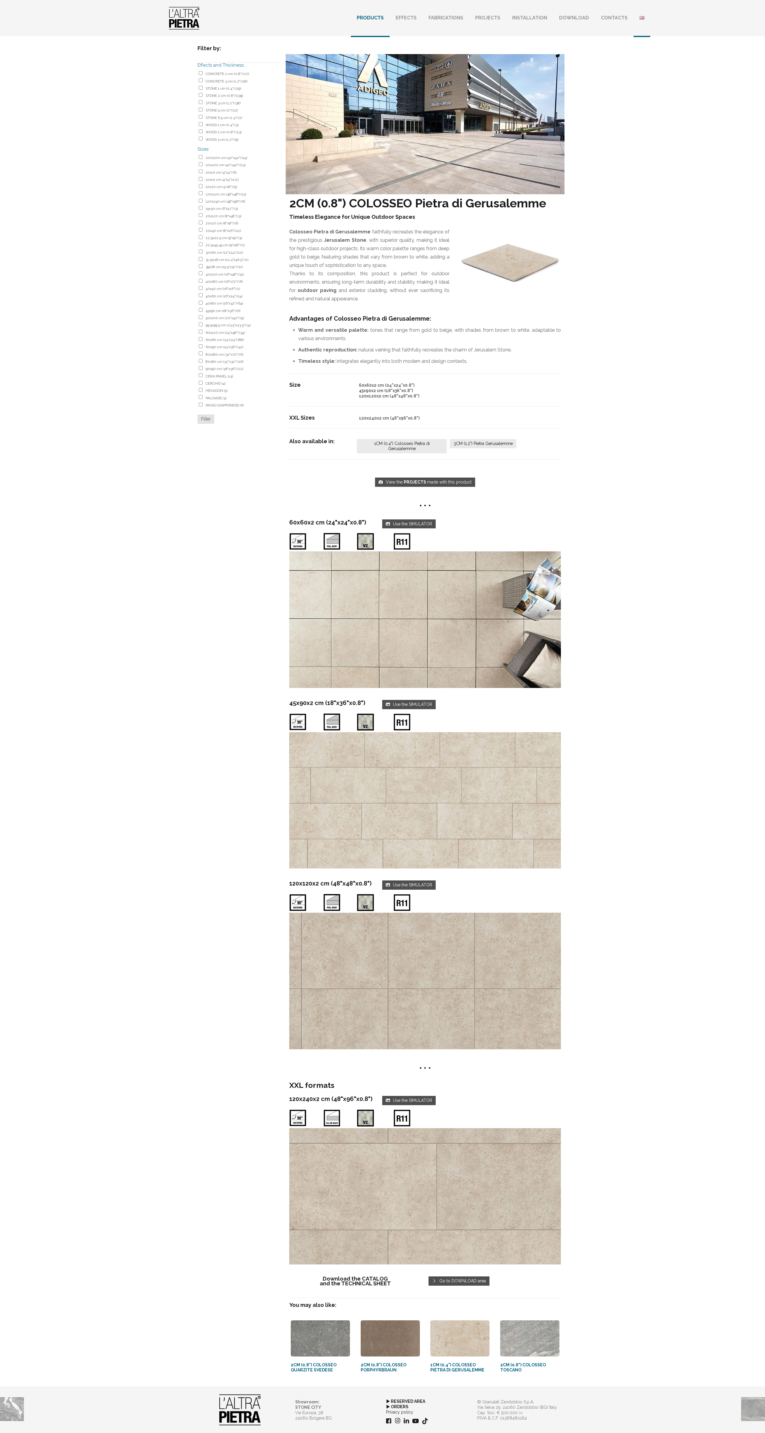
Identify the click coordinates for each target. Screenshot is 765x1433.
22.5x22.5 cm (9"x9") (224, 238)
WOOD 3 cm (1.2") (222, 139)
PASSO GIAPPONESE (225, 405)
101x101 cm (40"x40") (225, 165)
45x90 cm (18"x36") (223, 311)
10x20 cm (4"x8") (221, 187)
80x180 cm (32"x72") (224, 354)
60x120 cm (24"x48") (225, 333)
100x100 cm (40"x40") (226, 158)
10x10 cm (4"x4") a (222, 180)
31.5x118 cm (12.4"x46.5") (227, 260)
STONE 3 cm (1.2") (223, 103)
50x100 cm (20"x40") (225, 318)
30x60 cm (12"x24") (224, 252)
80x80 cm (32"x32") (224, 362)
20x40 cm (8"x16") (223, 231)
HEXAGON (216, 391)
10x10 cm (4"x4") (221, 172)
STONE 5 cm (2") (222, 110)
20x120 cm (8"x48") (223, 216)
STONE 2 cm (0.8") (224, 96)
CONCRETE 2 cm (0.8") (227, 74)
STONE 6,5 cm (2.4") (224, 118)
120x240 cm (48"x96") (225, 201)
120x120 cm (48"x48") (226, 194)
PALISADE (216, 398)
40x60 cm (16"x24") (224, 296)
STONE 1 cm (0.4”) (223, 88)
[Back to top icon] (736, 1420)
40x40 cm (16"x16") (223, 289)
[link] (425, 619)
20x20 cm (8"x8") (222, 223)
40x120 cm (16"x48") (225, 274)
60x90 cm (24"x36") (224, 347)
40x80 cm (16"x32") (224, 303)
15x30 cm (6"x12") (222, 209)
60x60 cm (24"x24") (225, 340)
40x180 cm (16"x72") (224, 281)
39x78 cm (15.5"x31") (224, 267)
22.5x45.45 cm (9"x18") (225, 245)
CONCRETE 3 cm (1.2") (226, 81)
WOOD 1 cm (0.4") (222, 125)
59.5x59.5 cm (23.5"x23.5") (228, 325)
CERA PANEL (219, 376)
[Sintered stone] (184, 18)
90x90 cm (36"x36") (224, 369)
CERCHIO (215, 383)
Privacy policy (399, 1412)
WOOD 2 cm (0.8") (223, 132)
